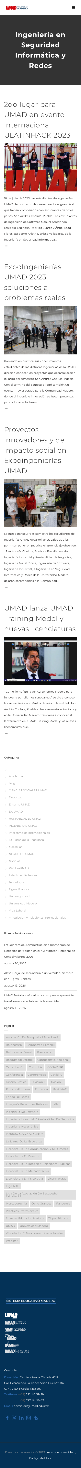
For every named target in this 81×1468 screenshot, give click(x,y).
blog (12, 783)
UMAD (10, 1225)
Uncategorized (19, 896)
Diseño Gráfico (16, 1082)
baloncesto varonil (19, 1052)
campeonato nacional (53, 1059)
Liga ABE (12, 1186)
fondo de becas (17, 1096)
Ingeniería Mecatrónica (22, 1126)
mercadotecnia (16, 1203)
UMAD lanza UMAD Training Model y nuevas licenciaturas (40, 618)
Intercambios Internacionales (29, 832)
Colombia (35, 1067)
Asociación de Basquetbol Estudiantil (32, 1037)
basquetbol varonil (19, 1059)
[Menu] (73, 7)
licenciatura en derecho (23, 1156)
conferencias (37, 1074)
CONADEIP (55, 1067)
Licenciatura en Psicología (24, 1178)
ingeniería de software (22, 1111)
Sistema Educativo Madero (25, 1218)
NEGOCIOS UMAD (21, 854)
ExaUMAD (16, 811)
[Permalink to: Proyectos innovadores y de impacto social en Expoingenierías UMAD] (9, 484)
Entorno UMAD (19, 804)
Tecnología (16, 882)
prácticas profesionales (22, 1211)
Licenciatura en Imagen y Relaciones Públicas (38, 1163)
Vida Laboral (17, 910)
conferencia (14, 1074)
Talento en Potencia (23, 875)
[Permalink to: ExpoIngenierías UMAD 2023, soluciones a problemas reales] (9, 310)
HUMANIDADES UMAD (25, 818)
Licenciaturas (57, 1178)
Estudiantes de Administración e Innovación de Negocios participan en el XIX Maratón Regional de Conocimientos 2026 (39, 950)
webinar (12, 1240)
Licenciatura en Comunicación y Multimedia (37, 1148)
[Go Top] (73, 1459)
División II (57, 1082)
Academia (16, 776)
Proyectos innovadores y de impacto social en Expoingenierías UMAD (35, 450)
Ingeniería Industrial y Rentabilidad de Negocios (40, 1119)
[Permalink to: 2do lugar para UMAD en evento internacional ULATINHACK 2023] (9, 148)
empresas (42, 1089)
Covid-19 (56, 1074)
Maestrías (15, 846)
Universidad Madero (23, 903)
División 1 (38, 1082)
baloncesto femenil (41, 1044)
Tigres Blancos (19, 889)
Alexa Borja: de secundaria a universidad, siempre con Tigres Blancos (38, 975)
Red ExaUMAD (19, 868)
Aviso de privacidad (60, 1452)
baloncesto (14, 1044)
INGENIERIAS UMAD (23, 825)
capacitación (15, 1067)
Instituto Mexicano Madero (24, 1134)
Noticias (14, 861)
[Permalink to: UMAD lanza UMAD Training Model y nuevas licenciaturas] (9, 641)
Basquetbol (45, 1052)
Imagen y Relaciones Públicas (27, 1104)
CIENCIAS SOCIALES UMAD (28, 790)
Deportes (15, 797)
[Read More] (6, 246)
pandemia (63, 1203)
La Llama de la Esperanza (26, 839)
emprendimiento (18, 1089)
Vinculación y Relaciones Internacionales (37, 917)
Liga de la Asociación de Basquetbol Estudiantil (32, 1195)
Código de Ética (40, 1458)
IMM (56, 1104)
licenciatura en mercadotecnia (27, 1171)
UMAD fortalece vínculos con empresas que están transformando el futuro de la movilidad (39, 998)
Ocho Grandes (41, 1203)
